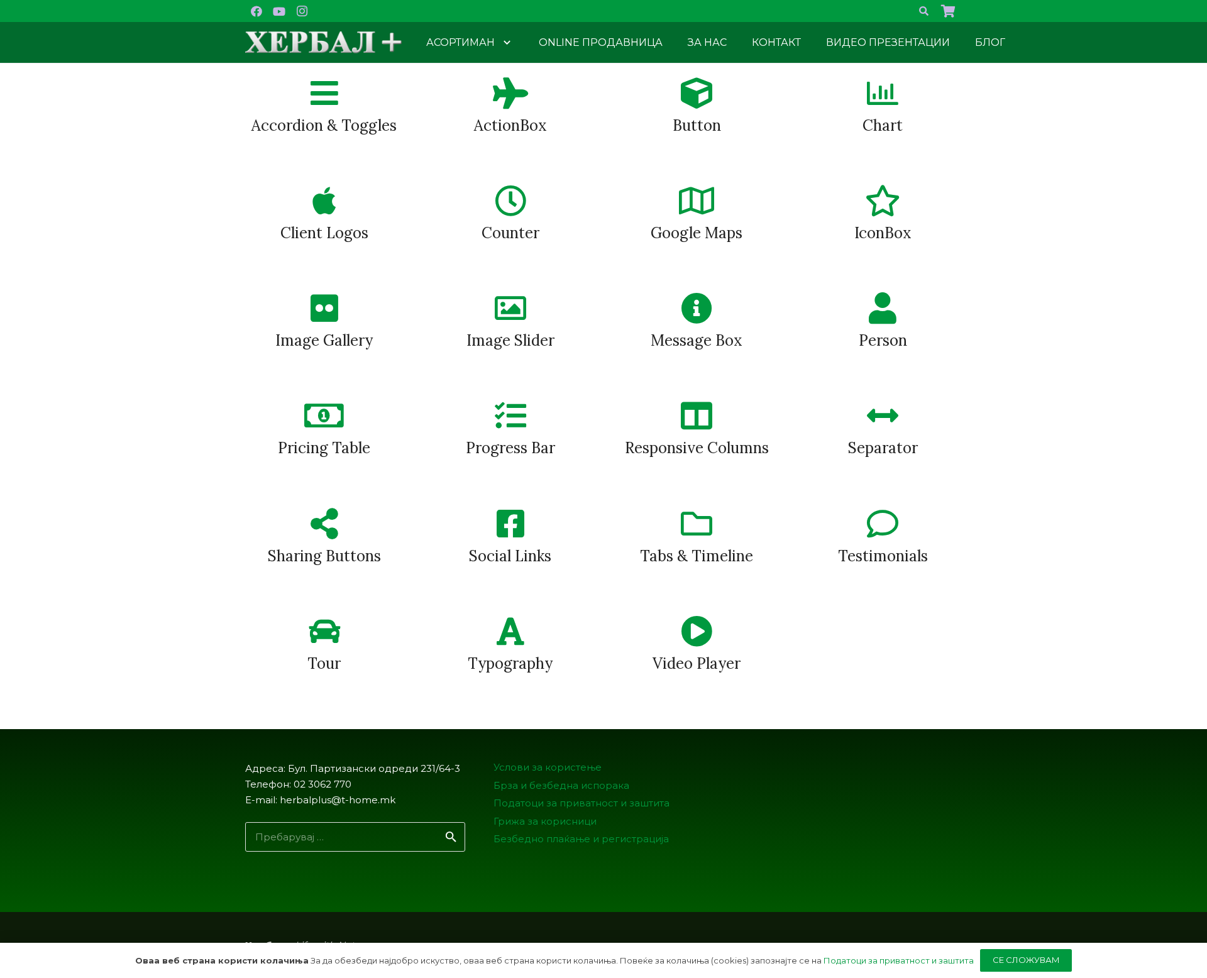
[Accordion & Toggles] (324, 93)
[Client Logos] (324, 201)
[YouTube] (279, 11)
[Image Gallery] (324, 308)
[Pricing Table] (324, 416)
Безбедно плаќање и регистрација (581, 839)
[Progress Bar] (510, 416)
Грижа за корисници (545, 821)
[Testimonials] (883, 524)
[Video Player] (697, 631)
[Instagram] (301, 11)
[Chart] (883, 93)
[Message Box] (697, 308)
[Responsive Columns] (697, 416)
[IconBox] (883, 201)
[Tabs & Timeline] (697, 524)
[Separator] (883, 416)
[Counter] (510, 201)
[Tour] (324, 631)
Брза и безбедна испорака (561, 785)
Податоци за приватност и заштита (581, 803)
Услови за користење (547, 767)
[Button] (697, 93)
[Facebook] (256, 11)
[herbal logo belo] (324, 42)
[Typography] (510, 631)
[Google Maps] (697, 201)
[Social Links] (510, 524)
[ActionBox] (510, 93)
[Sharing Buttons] (324, 524)
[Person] (883, 308)
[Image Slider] (510, 308)
